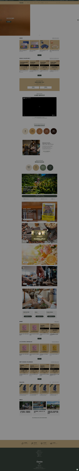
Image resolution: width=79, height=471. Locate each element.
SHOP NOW (39, 236)
